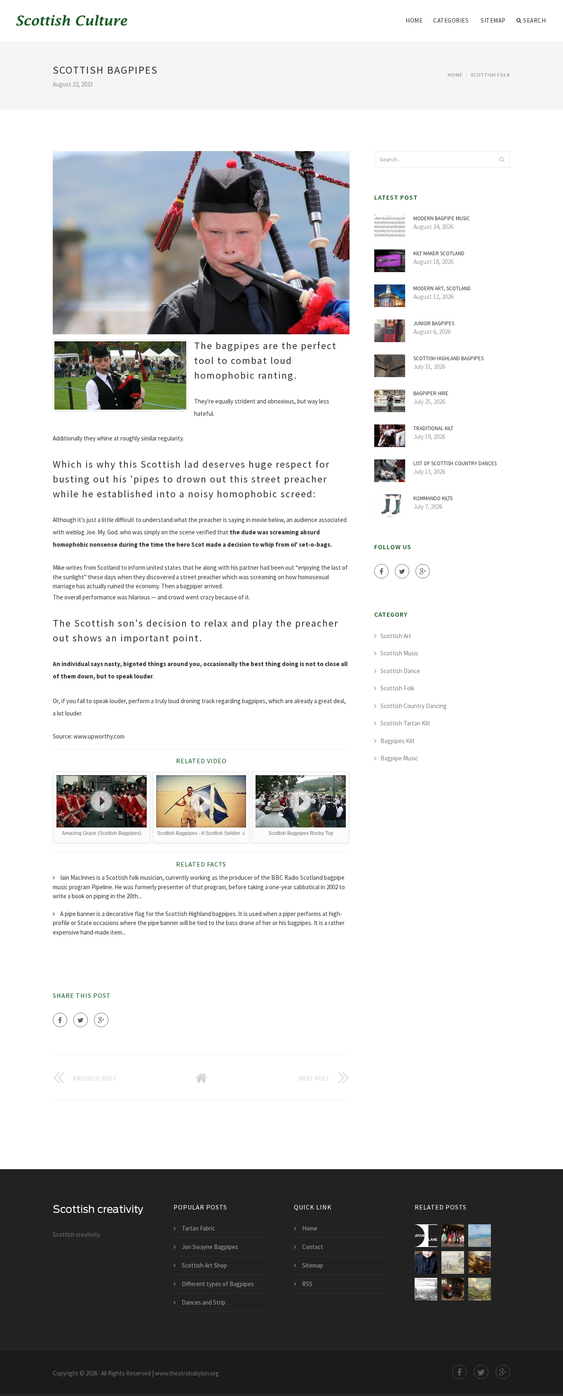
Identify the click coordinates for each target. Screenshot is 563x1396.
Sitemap (493, 20)
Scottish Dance (400, 671)
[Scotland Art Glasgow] (479, 1235)
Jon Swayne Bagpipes (210, 1247)
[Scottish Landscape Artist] (479, 1262)
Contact (312, 1247)
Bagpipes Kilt (397, 741)
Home (414, 20)
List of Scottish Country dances (455, 463)
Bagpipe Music (399, 758)
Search (534, 20)
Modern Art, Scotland (442, 288)
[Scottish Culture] (72, 15)
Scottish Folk (490, 75)
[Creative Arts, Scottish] (426, 1235)
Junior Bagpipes (433, 323)
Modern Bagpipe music (441, 218)
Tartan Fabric (198, 1228)
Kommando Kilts (433, 498)
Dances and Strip (203, 1302)
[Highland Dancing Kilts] (452, 1235)
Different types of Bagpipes (218, 1284)
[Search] (501, 159)
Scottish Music (399, 653)
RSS (307, 1284)
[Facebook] (60, 1020)
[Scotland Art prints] (479, 1289)
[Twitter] (80, 1020)
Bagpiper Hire (430, 393)
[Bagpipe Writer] (426, 1289)
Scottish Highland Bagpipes (448, 358)
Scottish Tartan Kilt (405, 723)
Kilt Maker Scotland (438, 253)
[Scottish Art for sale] (452, 1289)
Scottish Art (395, 636)
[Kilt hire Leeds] (426, 1262)
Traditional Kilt (433, 428)
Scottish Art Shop (204, 1265)
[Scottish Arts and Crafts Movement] (452, 1262)
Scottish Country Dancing (413, 706)
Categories (451, 20)
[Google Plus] (101, 1020)
